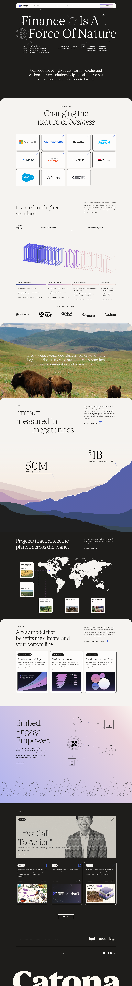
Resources (81, 6)
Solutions (37, 6)
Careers (38, 939)
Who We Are (70, 6)
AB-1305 (57, 939)
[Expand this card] (37, 136)
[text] (66, 30)
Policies (28, 939)
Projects (58, 6)
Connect (48, 939)
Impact (47, 6)
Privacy (19, 939)
